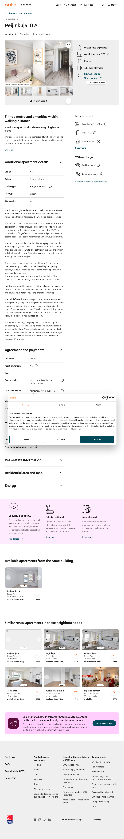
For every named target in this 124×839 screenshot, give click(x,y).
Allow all (97, 439)
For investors (98, 766)
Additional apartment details (26, 162)
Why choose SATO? (71, 764)
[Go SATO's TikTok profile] (44, 819)
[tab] (10, 34)
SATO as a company (101, 762)
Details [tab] (62, 405)
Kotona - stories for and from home (76, 801)
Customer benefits (71, 774)
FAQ (7, 764)
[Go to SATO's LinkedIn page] (49, 819)
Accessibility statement (102, 792)
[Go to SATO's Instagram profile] (39, 819)
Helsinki (37, 764)
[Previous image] (8, 577)
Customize (60, 439)
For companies (70, 787)
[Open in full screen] (68, 45)
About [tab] (98, 405)
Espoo (37, 769)
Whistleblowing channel (103, 796)
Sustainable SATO (14, 771)
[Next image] (68, 101)
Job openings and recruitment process (101, 778)
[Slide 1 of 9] (12, 91)
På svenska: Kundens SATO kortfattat (75, 793)
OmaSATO (10, 778)
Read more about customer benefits (91, 181)
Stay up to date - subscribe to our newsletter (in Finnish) (47, 795)
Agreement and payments (24, 350)
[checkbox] (37, 593)
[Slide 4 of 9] (53, 91)
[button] (105, 124)
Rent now (10, 757)
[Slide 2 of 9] (25, 91)
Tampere (38, 779)
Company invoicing (100, 801)
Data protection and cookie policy (104, 785)
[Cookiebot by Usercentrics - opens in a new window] (104, 398)
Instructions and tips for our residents (76, 781)
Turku (36, 784)
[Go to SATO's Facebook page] (34, 819)
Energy (10, 485)
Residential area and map (24, 473)
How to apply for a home (74, 769)
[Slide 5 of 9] (66, 91)
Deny (26, 439)
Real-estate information (23, 460)
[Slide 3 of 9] (39, 91)
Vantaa (37, 774)
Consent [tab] (25, 405)
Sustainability (98, 771)
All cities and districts (43, 789)
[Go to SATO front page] (10, 5)
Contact (95, 806)
